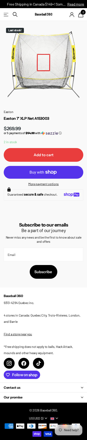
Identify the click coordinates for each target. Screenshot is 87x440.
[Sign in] (72, 14)
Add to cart (44, 154)
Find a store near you (18, 334)
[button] (43, 133)
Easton (8, 112)
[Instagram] (9, 363)
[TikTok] (38, 363)
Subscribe (43, 271)
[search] (15, 14)
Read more (75, 4)
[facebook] (23, 363)
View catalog (6, 14)
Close (43, 387)
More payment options (43, 184)
